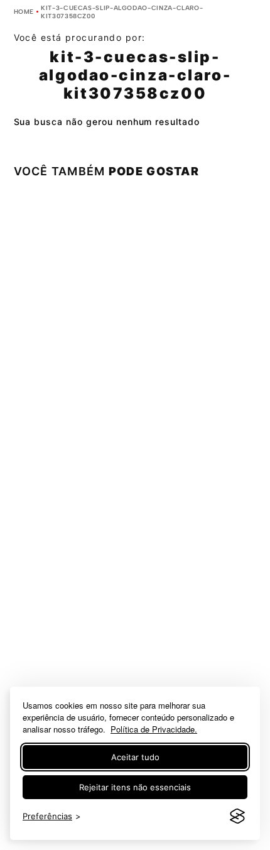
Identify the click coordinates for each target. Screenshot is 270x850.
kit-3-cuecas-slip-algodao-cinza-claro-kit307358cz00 (122, 12)
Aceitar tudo (135, 757)
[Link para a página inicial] (24, 12)
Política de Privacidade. (154, 729)
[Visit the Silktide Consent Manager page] (237, 817)
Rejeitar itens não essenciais (135, 787)
